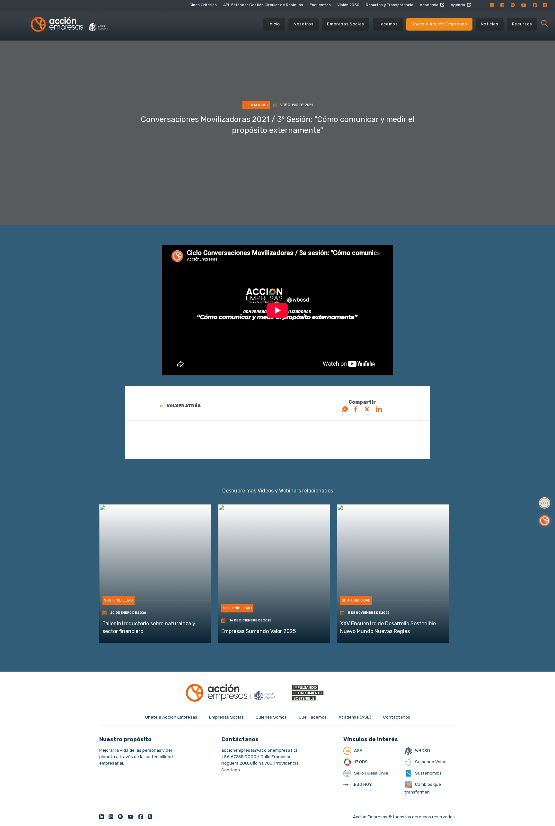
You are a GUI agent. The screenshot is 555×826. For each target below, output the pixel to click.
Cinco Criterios (203, 5)
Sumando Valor (429, 761)
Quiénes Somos (271, 717)
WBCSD (422, 750)
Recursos (522, 24)
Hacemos (388, 24)
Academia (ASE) (355, 717)
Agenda (458, 5)
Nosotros (303, 24)
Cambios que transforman (422, 788)
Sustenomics (428, 773)
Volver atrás (184, 405)
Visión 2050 (348, 5)
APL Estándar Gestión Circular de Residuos (263, 5)
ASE (357, 750)
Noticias (489, 24)
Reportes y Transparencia (389, 5)
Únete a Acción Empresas (439, 24)
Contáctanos (396, 717)
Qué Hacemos (313, 717)
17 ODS (360, 761)
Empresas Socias (345, 24)
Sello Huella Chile (370, 773)
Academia (429, 5)
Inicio (274, 24)
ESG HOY (362, 784)
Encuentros (320, 5)
